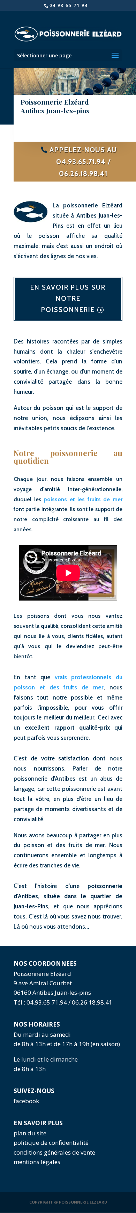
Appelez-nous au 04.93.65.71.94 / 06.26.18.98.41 (83, 162)
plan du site (30, 1133)
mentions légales (37, 1162)
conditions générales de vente (54, 1152)
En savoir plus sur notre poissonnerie (68, 298)
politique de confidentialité (51, 1142)
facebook (26, 1101)
